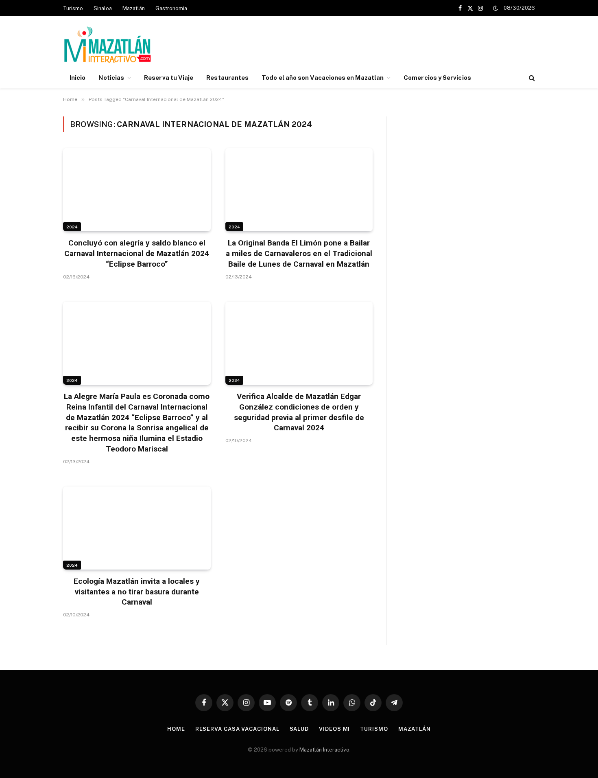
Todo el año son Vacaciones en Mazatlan (323, 77)
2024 (72, 226)
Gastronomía (171, 8)
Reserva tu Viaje (168, 77)
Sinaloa (103, 8)
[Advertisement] (387, 46)
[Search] (531, 78)
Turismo (73, 8)
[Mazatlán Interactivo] (107, 45)
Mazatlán (133, 8)
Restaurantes (227, 77)
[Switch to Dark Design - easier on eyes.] (495, 8)
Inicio (77, 77)
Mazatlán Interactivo (324, 750)
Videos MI (334, 729)
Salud (299, 729)
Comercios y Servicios (437, 77)
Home (176, 729)
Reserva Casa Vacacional (237, 729)
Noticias (111, 77)
